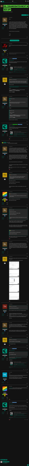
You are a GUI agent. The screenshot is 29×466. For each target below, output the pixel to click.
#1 (27, 17)
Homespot (20, 70)
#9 (27, 191)
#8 (27, 172)
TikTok (10, 72)
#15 (27, 337)
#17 (27, 372)
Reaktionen (3, 27)
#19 (27, 402)
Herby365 (11, 387)
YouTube (24, 136)
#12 (27, 256)
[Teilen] (27, 15)
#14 (27, 322)
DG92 (3, 462)
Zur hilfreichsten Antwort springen (14, 40)
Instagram (21, 136)
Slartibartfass (13, 350)
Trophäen (3, 54)
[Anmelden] (12, 1)
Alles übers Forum (19, 69)
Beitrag (7, 143)
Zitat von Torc (12, 110)
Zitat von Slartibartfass (14, 79)
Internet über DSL (24, 70)
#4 (27, 77)
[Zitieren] (27, 37)
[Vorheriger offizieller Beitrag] (23, 138)
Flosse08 (5, 142)
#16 (27, 348)
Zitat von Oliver (13, 98)
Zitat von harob (13, 230)
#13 (27, 304)
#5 (27, 96)
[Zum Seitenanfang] (28, 465)
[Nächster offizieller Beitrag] (25, 74)
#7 (27, 146)
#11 (27, 241)
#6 (27, 124)
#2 (27, 43)
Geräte (14, 71)
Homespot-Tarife (21, 134)
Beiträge (3, 135)
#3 (27, 58)
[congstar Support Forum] (2, 1)
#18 (27, 386)
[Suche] (26, 1)
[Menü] (28, 1)
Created (14, 136)
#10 (27, 207)
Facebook (17, 136)
